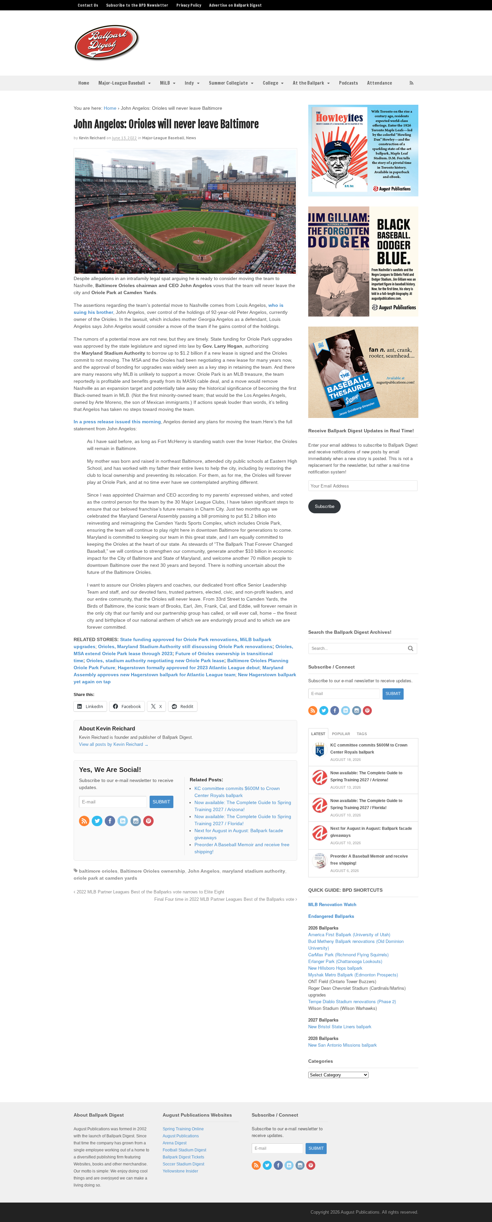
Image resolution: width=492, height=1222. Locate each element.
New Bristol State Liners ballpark (340, 1026)
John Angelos (204, 871)
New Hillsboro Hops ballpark (335, 968)
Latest (318, 734)
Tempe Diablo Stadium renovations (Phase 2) (352, 1001)
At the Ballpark (308, 83)
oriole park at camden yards (105, 878)
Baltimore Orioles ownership (152, 871)
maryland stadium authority (253, 871)
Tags (362, 734)
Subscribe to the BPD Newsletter (137, 5)
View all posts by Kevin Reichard (114, 744)
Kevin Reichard (92, 137)
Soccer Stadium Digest (183, 1164)
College (270, 83)
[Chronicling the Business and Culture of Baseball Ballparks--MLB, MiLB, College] (107, 58)
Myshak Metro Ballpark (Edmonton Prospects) (353, 974)
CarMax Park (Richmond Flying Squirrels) (348, 954)
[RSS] (84, 821)
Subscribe (324, 506)
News (191, 137)
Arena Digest (174, 1143)
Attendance (379, 83)
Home (83, 83)
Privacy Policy (188, 5)
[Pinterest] (149, 821)
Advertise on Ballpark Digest (235, 5)
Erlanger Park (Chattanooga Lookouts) (345, 961)
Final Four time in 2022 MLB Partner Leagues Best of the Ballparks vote (225, 899)
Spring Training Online (183, 1129)
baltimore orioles (98, 871)
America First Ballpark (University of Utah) (349, 934)
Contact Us (88, 5)
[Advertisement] (299, 39)
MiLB (165, 83)
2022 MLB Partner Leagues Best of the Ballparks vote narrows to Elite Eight (149, 892)
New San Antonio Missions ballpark (342, 1045)
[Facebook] (110, 821)
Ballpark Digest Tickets (183, 1157)
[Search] (410, 648)
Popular (341, 734)
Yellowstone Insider (180, 1171)
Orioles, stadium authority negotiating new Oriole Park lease (155, 660)
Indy (189, 83)
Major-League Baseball (121, 83)
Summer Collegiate (228, 83)
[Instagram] (136, 821)
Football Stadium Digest (184, 1150)
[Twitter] (97, 821)
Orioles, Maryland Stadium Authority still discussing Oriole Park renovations (185, 646)
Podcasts (348, 83)
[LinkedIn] (123, 821)
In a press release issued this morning (117, 421)
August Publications (181, 1136)
